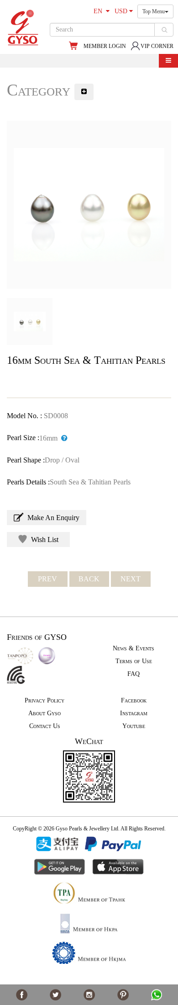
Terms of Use (133, 661)
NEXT (130, 579)
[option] (89, 204)
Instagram (133, 713)
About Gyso (44, 713)
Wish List (43, 539)
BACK (89, 579)
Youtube (133, 726)
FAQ (133, 673)
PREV (47, 579)
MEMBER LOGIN (105, 46)
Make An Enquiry (52, 517)
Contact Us (44, 726)
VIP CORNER (157, 46)
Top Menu (153, 11)
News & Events (133, 648)
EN (100, 11)
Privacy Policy (44, 700)
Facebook (134, 700)
